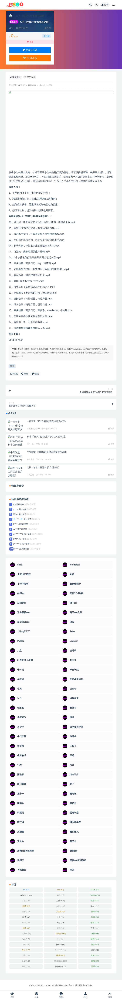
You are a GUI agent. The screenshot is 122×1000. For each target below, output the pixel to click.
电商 (12, 366)
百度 (95, 928)
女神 (95, 906)
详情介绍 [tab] (16, 77)
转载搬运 (60, 961)
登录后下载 (31, 50)
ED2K (95, 890)
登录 (106, 5)
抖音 (95, 917)
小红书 (42, 85)
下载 (26, 901)
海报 (25, 374)
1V (26, 890)
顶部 (110, 997)
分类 (36, 997)
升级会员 (31, 58)
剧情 (26, 906)
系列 (26, 944)
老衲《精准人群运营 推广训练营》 (43, 467)
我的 (85, 997)
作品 (95, 901)
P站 (60, 895)
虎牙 (95, 950)
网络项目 (32, 85)
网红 (60, 944)
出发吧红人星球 (33, 429)
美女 (95, 944)
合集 (60, 906)
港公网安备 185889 (83, 985)
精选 (95, 939)
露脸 (95, 961)
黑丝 (95, 966)
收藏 (48, 36)
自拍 (26, 950)
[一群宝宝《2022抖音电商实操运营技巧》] (16, 427)
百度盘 (60, 934)
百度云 (26, 934)
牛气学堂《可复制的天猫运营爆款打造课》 (47, 452)
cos (60, 890)
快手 (60, 917)
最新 (26, 928)
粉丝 (60, 939)
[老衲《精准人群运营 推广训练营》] (16, 472)
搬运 (60, 923)
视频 (60, 955)
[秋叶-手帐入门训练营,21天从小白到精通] (16, 441)
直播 (95, 934)
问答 (61, 997)
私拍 (26, 939)
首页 (23, 85)
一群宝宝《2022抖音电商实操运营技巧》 (47, 421)
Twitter (95, 895)
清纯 (60, 928)
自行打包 (60, 950)
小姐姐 (60, 912)
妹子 (26, 912)
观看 (26, 955)
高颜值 (60, 966)
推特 (26, 923)
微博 (26, 917)
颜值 (26, 966)
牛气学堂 (30, 459)
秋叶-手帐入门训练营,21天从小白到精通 (46, 437)
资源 (95, 955)
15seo (48, 985)
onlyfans (26, 895)
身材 (26, 961)
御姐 (95, 912)
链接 (36, 374)
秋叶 (29, 444)
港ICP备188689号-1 (63, 985)
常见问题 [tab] (31, 77)
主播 (60, 901)
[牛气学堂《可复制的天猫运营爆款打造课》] (16, 458)
